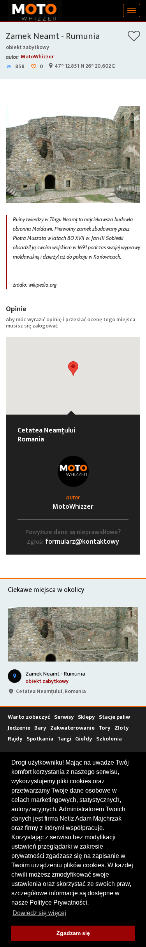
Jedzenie (19, 728)
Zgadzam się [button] (73, 933)
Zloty (121, 728)
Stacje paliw (114, 717)
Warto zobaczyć (29, 717)
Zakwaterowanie (72, 728)
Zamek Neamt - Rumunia (53, 36)
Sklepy (86, 717)
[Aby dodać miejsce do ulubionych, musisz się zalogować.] (134, 38)
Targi (64, 739)
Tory (105, 728)
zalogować (45, 325)
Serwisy (64, 717)
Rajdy (15, 739)
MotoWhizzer (37, 56)
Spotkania (39, 739)
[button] (73, 368)
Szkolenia (109, 739)
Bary (40, 728)
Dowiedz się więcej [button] (39, 913)
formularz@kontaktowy (82, 542)
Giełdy (83, 739)
